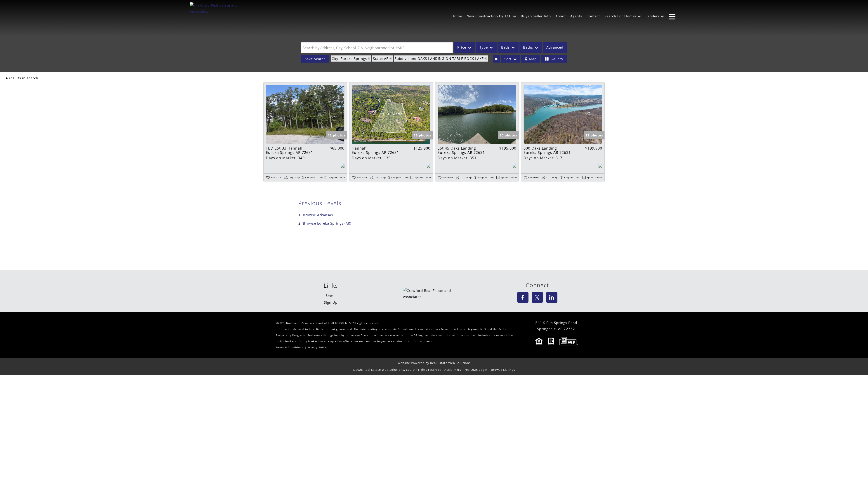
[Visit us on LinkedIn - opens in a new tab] (551, 297)
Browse (318, 215)
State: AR (381, 58)
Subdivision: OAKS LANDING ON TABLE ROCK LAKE (439, 58)
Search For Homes (620, 16)
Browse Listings (503, 370)
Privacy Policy (317, 347)
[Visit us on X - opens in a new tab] (537, 297)
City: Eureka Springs (349, 58)
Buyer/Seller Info (536, 16)
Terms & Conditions (289, 347)
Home (457, 16)
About (560, 16)
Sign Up (330, 302)
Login (331, 295)
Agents (576, 16)
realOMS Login (476, 370)
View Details (305, 114)
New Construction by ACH (489, 16)
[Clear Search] (496, 59)
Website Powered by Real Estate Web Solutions (434, 363)
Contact (593, 16)
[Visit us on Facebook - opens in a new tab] (522, 297)
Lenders (653, 16)
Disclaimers (452, 370)
